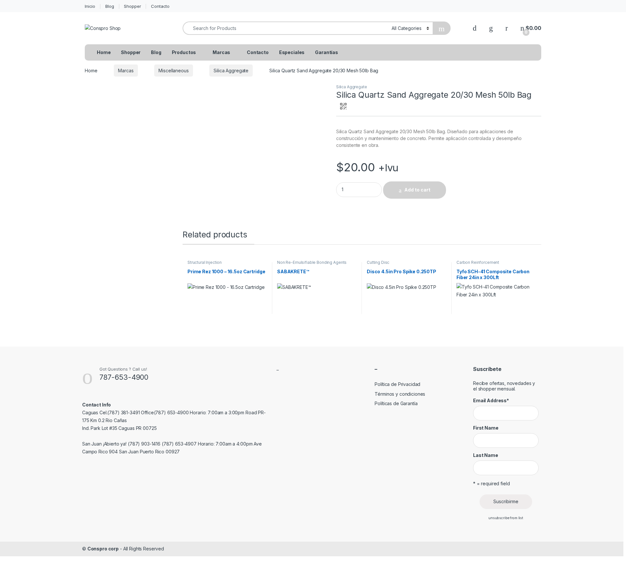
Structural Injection (204, 262)
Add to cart (417, 189)
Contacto (160, 6)
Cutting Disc (378, 262)
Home (104, 52)
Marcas (221, 52)
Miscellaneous (173, 70)
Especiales (292, 52)
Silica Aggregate (231, 70)
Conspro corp (103, 548)
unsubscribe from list (505, 518)
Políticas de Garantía (396, 403)
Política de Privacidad (397, 384)
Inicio (90, 6)
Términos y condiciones (400, 394)
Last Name (485, 455)
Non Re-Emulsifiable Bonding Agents (312, 262)
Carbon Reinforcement (477, 262)
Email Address (491, 400)
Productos (184, 52)
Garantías (326, 52)
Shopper (132, 6)
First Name (486, 428)
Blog (109, 6)
